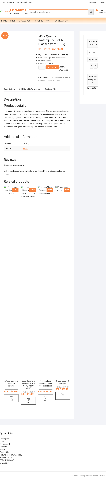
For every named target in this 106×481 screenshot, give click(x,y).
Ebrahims (18, 10)
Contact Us (61, 21)
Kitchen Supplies (53, 80)
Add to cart (52, 67)
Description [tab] (9, 89)
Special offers (6, 458)
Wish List (3, 447)
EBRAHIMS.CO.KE (7, 460)
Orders (39, 21)
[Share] (92, 3)
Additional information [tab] (29, 89)
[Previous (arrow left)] (4, 240)
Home (4, 21)
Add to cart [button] (11, 398)
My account (25, 21)
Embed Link (4, 463)
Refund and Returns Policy (11, 455)
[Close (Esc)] (97, 3)
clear (25, 148)
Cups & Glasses (55, 77)
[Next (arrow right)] (101, 240)
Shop (13, 21)
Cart (49, 21)
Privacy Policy (5, 439)
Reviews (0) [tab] (50, 89)
